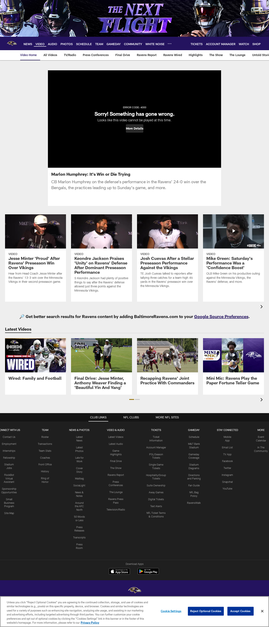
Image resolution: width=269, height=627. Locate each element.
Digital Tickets (156, 499)
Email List (227, 447)
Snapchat (227, 481)
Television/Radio (116, 509)
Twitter (227, 467)
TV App (227, 454)
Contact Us (9, 436)
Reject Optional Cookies (206, 611)
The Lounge (116, 492)
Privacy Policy (90, 622)
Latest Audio (116, 443)
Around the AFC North (79, 506)
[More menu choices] (169, 43)
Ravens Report (116, 474)
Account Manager (156, 447)
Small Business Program (9, 503)
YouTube (227, 488)
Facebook (227, 460)
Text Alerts (156, 506)
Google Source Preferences (221, 316)
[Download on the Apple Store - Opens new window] (119, 571)
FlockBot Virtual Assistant (9, 478)
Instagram (227, 474)
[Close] (262, 611)
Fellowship (9, 457)
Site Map (9, 513)
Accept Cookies (240, 611)
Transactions (45, 443)
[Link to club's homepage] (12, 43)
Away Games (156, 492)
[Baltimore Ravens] (134, 591)
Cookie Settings (171, 611)
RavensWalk (194, 502)
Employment (9, 443)
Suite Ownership (156, 485)
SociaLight (79, 485)
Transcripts (79, 537)
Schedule (194, 436)
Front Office (45, 464)
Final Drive (116, 460)
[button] (134, 128)
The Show (115, 467)
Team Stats (45, 450)
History (45, 471)
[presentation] (262, 307)
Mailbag (79, 478)
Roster (45, 436)
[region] (134, 611)
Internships (9, 450)
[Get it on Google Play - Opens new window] (148, 573)
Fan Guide (194, 485)
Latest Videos (115, 436)
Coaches (45, 457)
